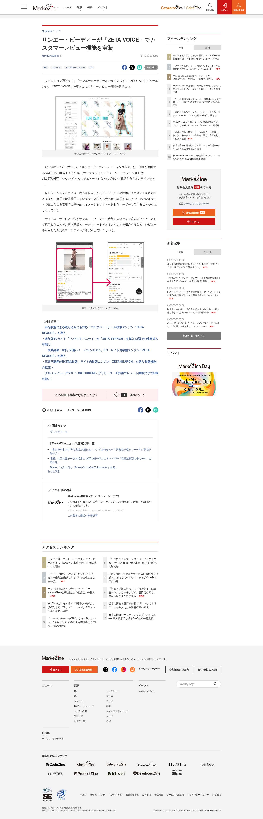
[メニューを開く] (24, 7)
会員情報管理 (132, 794)
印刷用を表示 (54, 410)
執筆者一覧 (79, 721)
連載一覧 (78, 716)
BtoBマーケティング (84, 706)
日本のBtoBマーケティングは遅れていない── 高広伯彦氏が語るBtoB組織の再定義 (133, 616)
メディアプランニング (117, 711)
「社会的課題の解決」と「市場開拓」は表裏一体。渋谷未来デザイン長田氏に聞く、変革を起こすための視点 (132, 592)
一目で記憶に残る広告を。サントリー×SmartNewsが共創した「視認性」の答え (71, 590)
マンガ (109, 695)
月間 (207, 47)
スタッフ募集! (115, 794)
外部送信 (216, 794)
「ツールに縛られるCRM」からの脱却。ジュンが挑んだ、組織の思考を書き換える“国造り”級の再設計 (72, 622)
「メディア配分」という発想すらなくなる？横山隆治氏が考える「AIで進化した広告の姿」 (71, 577)
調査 (108, 706)
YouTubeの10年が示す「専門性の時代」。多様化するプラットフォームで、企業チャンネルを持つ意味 (72, 607)
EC (45, 67)
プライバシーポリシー (198, 794)
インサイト (79, 700)
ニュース (67, 7)
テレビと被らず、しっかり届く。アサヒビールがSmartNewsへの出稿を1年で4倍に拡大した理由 (72, 562)
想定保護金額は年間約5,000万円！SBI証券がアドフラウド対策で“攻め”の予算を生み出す (193, 265)
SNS (108, 721)
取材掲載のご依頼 (208, 669)
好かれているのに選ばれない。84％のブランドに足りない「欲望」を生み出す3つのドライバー (193, 324)
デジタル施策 (80, 711)
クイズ (109, 700)
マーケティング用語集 (53, 738)
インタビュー (112, 690)
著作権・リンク (97, 794)
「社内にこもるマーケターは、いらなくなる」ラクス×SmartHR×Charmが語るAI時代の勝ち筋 (133, 562)
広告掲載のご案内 (179, 669)
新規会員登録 (195, 212)
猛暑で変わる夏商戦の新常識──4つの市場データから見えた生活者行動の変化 (132, 605)
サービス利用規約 (175, 794)
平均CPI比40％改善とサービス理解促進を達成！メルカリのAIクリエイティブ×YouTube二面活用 (133, 577)
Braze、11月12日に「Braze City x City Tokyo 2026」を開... (83, 467)
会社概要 (158, 794)
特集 (89, 7)
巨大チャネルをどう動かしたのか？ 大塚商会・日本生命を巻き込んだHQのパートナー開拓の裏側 (193, 310)
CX (91, 67)
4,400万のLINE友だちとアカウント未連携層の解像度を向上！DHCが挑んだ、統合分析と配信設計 (194, 279)
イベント (103, 7)
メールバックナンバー (196, 203)
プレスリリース (59, 432)
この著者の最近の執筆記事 (83, 515)
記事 (79, 7)
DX (75, 690)
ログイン (196, 221)
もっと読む (54, 471)
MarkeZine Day (146, 690)
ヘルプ (83, 794)
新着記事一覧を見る (194, 336)
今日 (181, 47)
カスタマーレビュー (75, 67)
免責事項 (146, 794)
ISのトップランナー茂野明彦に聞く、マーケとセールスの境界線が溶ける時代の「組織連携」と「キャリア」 (194, 293)
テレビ (109, 716)
